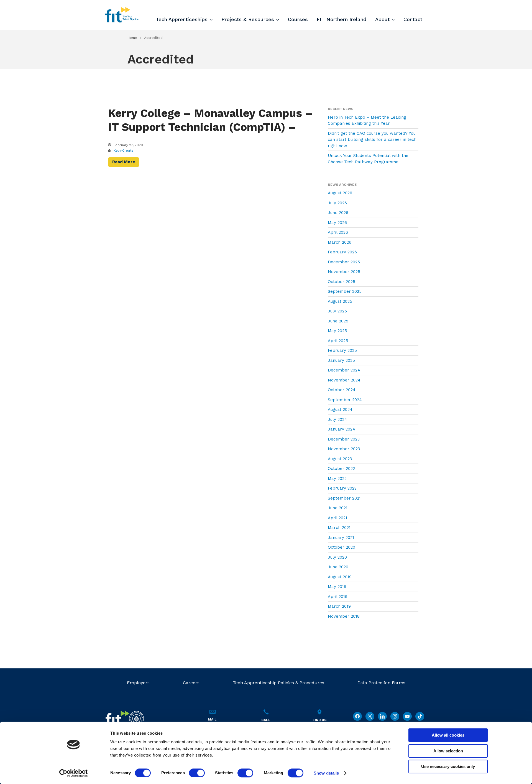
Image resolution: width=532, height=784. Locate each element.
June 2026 (338, 212)
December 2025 (344, 261)
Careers (191, 682)
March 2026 (339, 242)
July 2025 (337, 311)
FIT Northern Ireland (341, 19)
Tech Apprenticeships (182, 19)
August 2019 (340, 576)
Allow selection (448, 751)
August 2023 (340, 458)
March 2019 (339, 606)
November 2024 (344, 380)
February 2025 (342, 350)
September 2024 (345, 399)
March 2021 (339, 527)
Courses (298, 19)
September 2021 (344, 498)
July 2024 (337, 419)
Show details (326, 773)
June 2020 (338, 566)
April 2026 (338, 232)
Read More (123, 161)
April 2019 (337, 596)
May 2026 (337, 222)
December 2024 (344, 370)
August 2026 (340, 192)
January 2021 (341, 537)
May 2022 (337, 478)
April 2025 (338, 340)
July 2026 (337, 202)
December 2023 (344, 439)
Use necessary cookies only (448, 766)
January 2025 (341, 360)
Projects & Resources (247, 19)
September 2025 (345, 291)
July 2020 (337, 557)
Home (132, 38)
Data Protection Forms (381, 682)
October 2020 (341, 547)
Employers (138, 682)
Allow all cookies (448, 735)
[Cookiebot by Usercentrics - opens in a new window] (73, 773)
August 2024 (340, 409)
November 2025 (344, 271)
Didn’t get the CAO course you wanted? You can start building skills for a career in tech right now (372, 139)
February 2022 (342, 488)
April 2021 (337, 517)
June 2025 (338, 321)
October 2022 (341, 468)
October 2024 (341, 389)
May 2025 (337, 330)
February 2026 (342, 252)
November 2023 (344, 448)
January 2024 (341, 429)
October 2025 (341, 281)
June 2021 (337, 507)
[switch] (197, 772)
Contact (412, 19)
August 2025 (340, 301)
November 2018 (344, 616)
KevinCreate (124, 150)
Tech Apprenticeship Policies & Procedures (278, 682)
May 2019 (337, 586)
